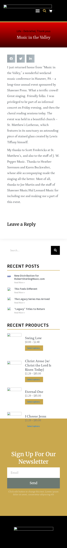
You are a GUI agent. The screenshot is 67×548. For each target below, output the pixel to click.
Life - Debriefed (26, 31)
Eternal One (34, 392)
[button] (37, 10)
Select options (33, 348)
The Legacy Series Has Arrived (32, 299)
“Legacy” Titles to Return (29, 309)
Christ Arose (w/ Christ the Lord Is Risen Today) (38, 365)
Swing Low (33, 338)
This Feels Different (25, 288)
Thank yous (44, 31)
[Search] (55, 250)
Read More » (19, 282)
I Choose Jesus (35, 416)
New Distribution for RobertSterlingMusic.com (29, 277)
